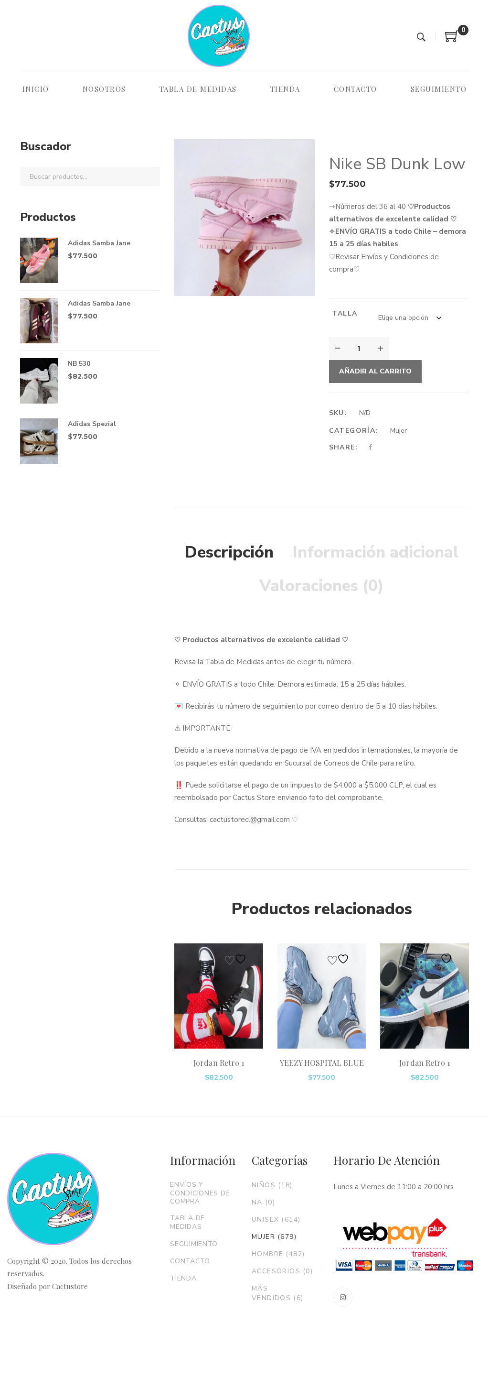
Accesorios (282, 1271)
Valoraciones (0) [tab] (321, 586)
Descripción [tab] (229, 552)
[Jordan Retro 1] (218, 996)
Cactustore (70, 1286)
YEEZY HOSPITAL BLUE (322, 1063)
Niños (272, 1185)
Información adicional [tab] (376, 552)
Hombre (278, 1254)
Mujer (398, 430)
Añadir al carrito (375, 371)
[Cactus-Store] (219, 36)
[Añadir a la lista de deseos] (237, 959)
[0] (452, 39)
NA (263, 1202)
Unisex (276, 1219)
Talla (344, 313)
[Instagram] (342, 1297)
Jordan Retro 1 (218, 1063)
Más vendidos (277, 1293)
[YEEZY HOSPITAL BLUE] (321, 996)
